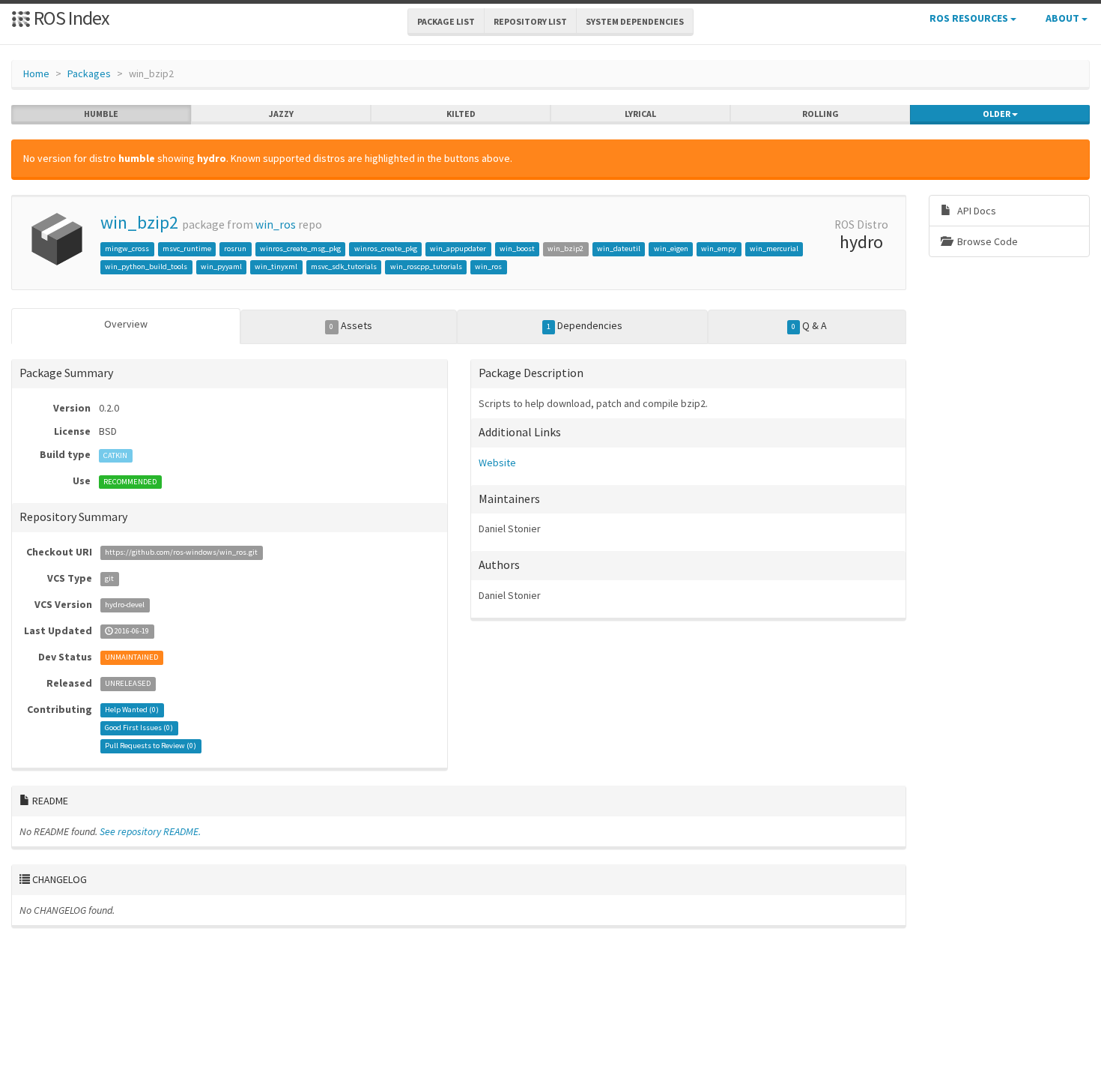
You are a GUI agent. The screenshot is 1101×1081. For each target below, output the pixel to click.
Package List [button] (446, 21)
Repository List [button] (530, 21)
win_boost (517, 248)
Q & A (809, 325)
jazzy (281, 113)
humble (101, 113)
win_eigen (671, 248)
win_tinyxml (276, 266)
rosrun (235, 248)
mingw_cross (127, 248)
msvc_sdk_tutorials (344, 266)
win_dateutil (618, 248)
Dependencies (584, 325)
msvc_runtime (187, 248)
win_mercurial (774, 248)
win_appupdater (458, 248)
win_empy (718, 248)
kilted (461, 113)
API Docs (975, 210)
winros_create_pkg (385, 248)
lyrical (640, 113)
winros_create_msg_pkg (300, 248)
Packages (89, 73)
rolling (820, 113)
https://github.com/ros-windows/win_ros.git (181, 553)
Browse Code (986, 241)
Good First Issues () (139, 728)
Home (36, 73)
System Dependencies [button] (635, 21)
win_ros (275, 224)
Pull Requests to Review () (150, 746)
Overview (126, 324)
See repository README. (150, 831)
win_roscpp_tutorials (426, 266)
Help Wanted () (132, 710)
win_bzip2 (139, 222)
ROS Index (70, 17)
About (1064, 18)
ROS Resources (969, 18)
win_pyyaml (221, 266)
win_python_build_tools (146, 266)
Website (497, 462)
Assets (350, 325)
